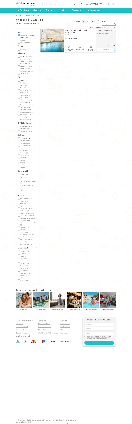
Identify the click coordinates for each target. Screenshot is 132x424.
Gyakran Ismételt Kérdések (24, 321)
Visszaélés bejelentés (45, 330)
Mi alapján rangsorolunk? (109, 25)
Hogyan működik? (22, 327)
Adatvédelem (42, 321)
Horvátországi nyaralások (95, 10)
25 (108, 27)
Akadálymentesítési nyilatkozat (48, 333)
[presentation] (113, 299)
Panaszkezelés (65, 324)
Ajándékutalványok (22, 330)
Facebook (63, 333)
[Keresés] (74, 4)
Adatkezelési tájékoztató (103, 336)
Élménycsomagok (77, 10)
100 (115, 27)
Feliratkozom (99, 343)
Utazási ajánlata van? (23, 336)
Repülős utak (63, 10)
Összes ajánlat (50, 10)
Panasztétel (64, 321)
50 (111, 27)
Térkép (96, 22)
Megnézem (106, 49)
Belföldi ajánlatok (23, 10)
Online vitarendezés (44, 327)
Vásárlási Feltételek (95, 338)
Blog (61, 330)
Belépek (111, 4)
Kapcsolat (19, 324)
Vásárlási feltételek (44, 324)
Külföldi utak (37, 10)
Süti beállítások (65, 327)
